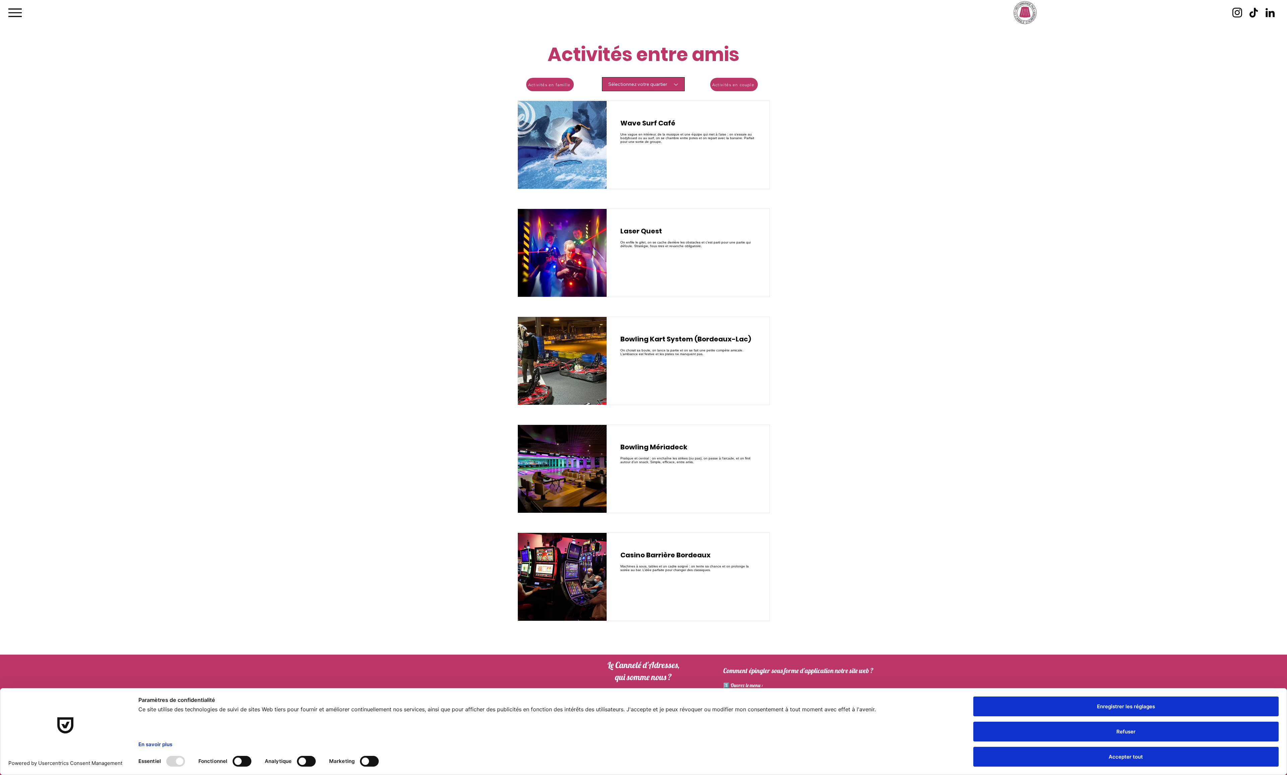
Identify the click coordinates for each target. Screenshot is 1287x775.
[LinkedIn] (1270, 12)
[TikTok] (1253, 12)
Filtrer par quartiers (622, 70)
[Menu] (14, 12)
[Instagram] (1237, 12)
